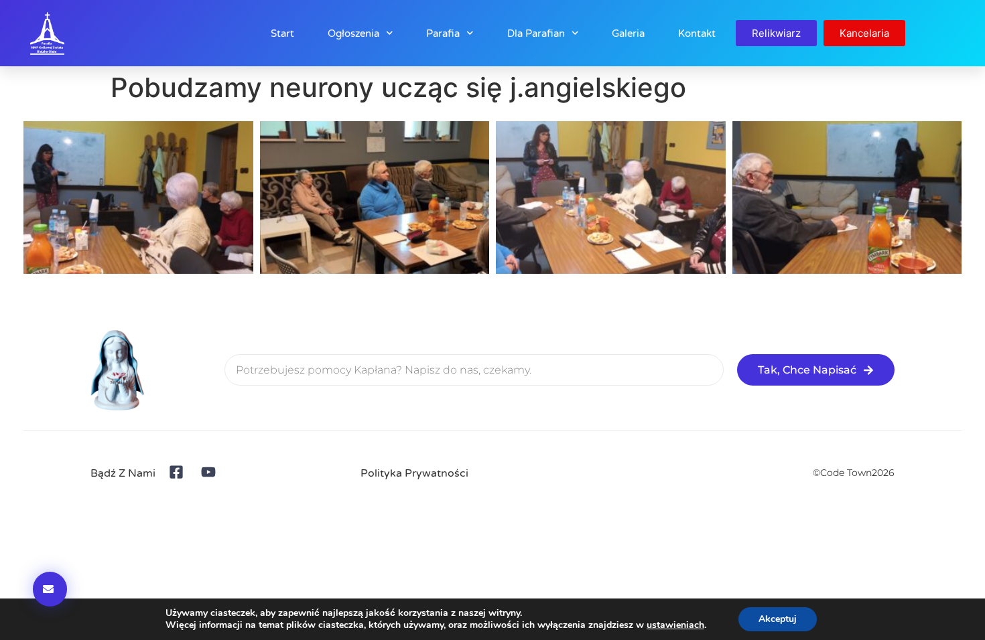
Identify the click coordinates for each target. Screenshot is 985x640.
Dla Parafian (536, 33)
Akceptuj (778, 619)
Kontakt (697, 33)
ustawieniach (675, 625)
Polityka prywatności (414, 473)
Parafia (443, 33)
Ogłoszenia (353, 33)
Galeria (628, 33)
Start (282, 33)
